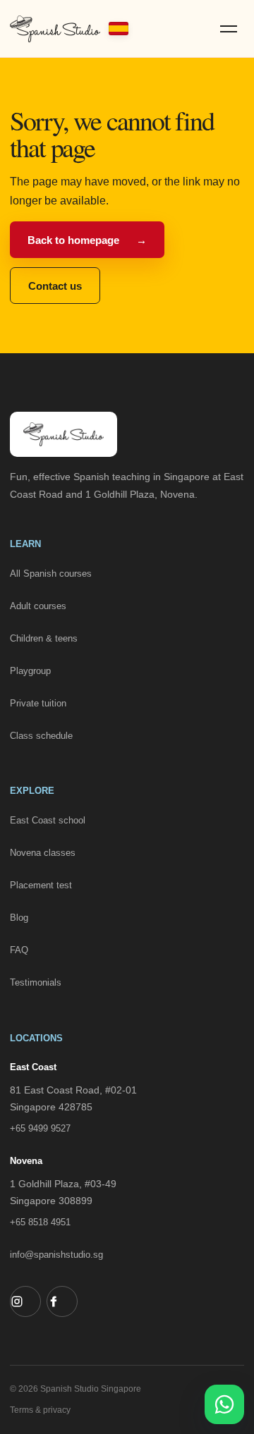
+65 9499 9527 (40, 1128)
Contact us (55, 286)
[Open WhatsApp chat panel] (224, 1404)
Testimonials (35, 982)
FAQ (19, 950)
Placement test (41, 885)
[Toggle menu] (228, 28)
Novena (26, 1161)
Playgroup (30, 671)
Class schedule (41, 735)
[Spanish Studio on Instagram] (25, 1301)
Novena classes (42, 852)
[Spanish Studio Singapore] (69, 29)
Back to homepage (87, 240)
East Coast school (47, 820)
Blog (19, 917)
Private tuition (38, 703)
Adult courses (38, 606)
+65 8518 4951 (40, 1222)
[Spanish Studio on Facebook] (62, 1301)
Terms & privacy (40, 1410)
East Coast (33, 1067)
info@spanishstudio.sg (56, 1254)
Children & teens (44, 638)
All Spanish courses (51, 573)
